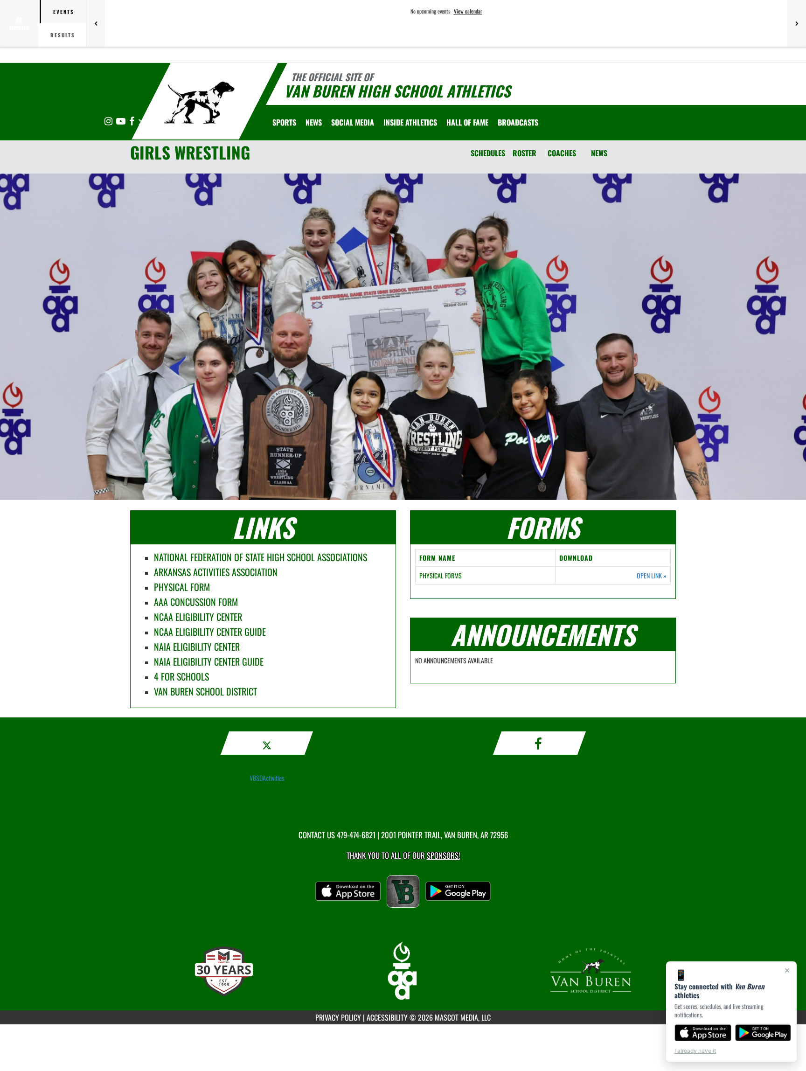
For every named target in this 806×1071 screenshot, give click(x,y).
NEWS (599, 153)
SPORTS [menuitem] (284, 122)
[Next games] (796, 23)
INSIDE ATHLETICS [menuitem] (410, 122)
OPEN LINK (652, 575)
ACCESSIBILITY (387, 1017)
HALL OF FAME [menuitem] (467, 122)
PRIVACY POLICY (338, 1017)
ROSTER (524, 153)
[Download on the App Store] (702, 1032)
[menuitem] (314, 122)
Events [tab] (63, 11)
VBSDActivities (267, 778)
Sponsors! (443, 855)
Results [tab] (62, 35)
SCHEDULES (488, 153)
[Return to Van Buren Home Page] (199, 102)
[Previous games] (95, 23)
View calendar (468, 11)
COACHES (562, 153)
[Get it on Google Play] (763, 1032)
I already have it (695, 1050)
